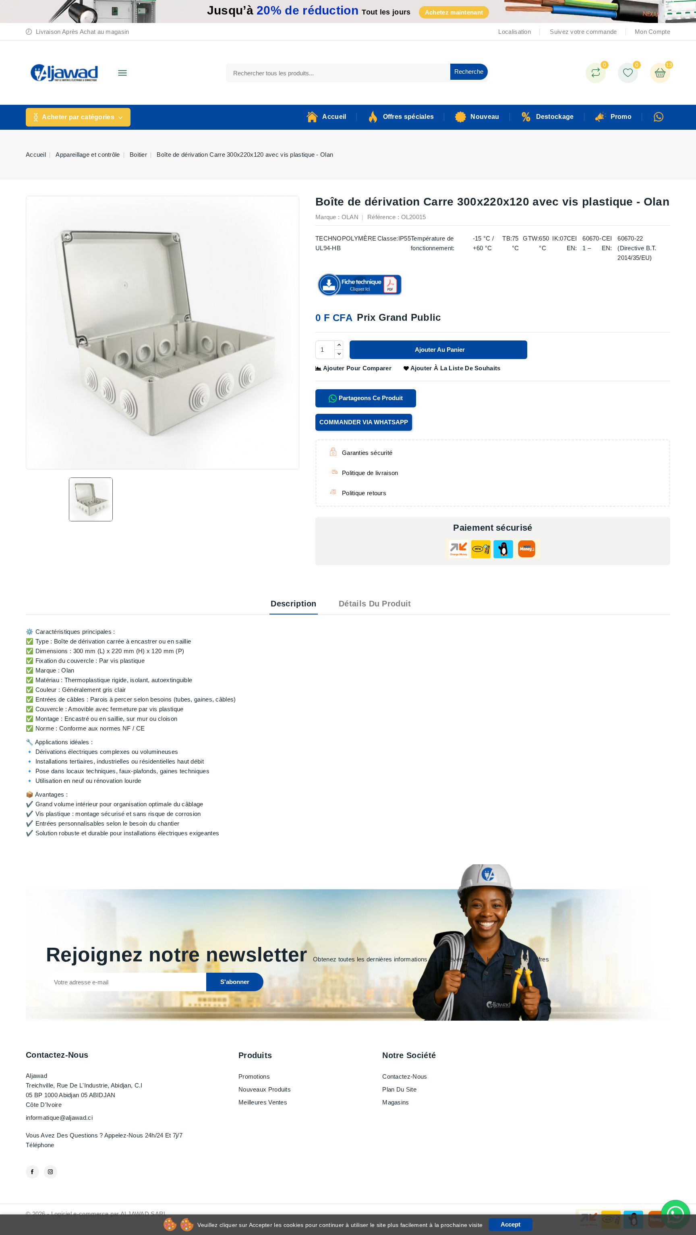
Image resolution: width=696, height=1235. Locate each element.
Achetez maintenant (454, 12)
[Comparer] (595, 73)
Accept (510, 1224)
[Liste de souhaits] (628, 73)
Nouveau (484, 116)
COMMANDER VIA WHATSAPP (363, 422)
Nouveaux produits (264, 1089)
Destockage (555, 116)
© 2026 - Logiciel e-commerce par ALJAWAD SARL (96, 1213)
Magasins (395, 1102)
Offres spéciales (408, 116)
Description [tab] (293, 603)
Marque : (327, 217)
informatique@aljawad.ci (59, 1117)
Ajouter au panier (439, 349)
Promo (621, 116)
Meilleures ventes (262, 1102)
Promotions (254, 1076)
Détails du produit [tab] (375, 603)
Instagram (50, 1172)
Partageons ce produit (370, 397)
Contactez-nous (57, 1054)
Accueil (334, 116)
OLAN (350, 217)
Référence (381, 217)
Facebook (32, 1172)
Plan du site (399, 1089)
